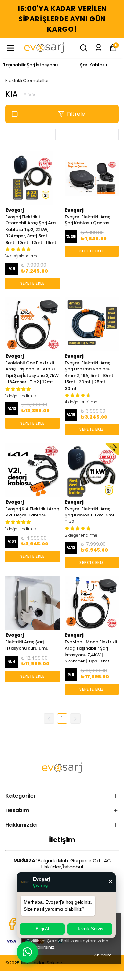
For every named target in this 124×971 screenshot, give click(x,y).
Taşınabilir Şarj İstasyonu (30, 65)
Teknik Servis (90, 929)
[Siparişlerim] (98, 48)
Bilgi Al (42, 929)
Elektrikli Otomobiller (27, 80)
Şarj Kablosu (93, 65)
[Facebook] (12, 923)
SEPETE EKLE (32, 283)
